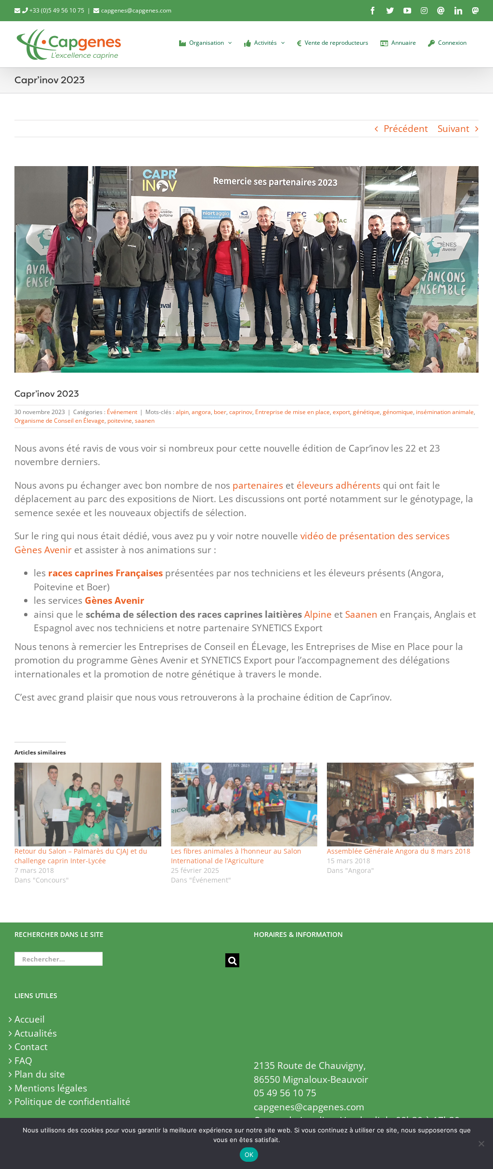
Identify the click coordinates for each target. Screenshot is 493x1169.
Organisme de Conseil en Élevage (59, 420)
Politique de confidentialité (72, 1101)
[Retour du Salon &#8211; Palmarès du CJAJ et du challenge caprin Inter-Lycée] (87, 804)
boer (220, 412)
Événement (122, 412)
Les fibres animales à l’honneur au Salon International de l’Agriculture (236, 855)
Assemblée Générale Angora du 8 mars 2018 (398, 851)
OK (249, 1154)
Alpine (318, 614)
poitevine (119, 420)
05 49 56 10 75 (285, 1093)
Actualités (35, 1033)
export (341, 412)
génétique (366, 412)
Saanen (361, 614)
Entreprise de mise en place (292, 412)
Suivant (453, 128)
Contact (31, 1046)
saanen (145, 420)
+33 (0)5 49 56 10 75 (56, 10)
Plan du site (39, 1074)
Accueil (29, 1019)
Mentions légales (50, 1088)
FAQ (23, 1060)
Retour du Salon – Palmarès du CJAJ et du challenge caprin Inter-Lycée (80, 855)
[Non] (481, 1143)
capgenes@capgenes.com (136, 10)
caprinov (240, 412)
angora (201, 412)
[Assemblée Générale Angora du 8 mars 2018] (400, 804)
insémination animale (445, 412)
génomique (398, 412)
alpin (182, 412)
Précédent (406, 128)
